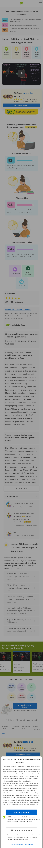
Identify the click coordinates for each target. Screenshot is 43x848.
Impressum (29, 844)
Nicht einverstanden (21, 830)
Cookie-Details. (26, 781)
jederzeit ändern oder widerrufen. (28, 800)
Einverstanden (21, 812)
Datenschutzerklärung (9, 781)
